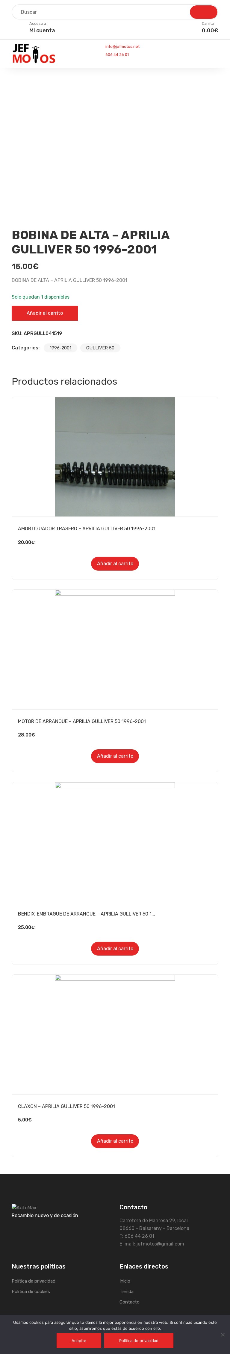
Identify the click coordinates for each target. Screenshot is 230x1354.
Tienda (126, 1291)
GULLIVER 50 (100, 348)
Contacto (129, 1302)
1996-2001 (60, 348)
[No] (223, 1335)
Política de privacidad (33, 1281)
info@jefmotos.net (122, 46)
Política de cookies (31, 1291)
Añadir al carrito (45, 313)
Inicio (124, 1281)
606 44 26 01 (117, 54)
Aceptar (79, 1340)
